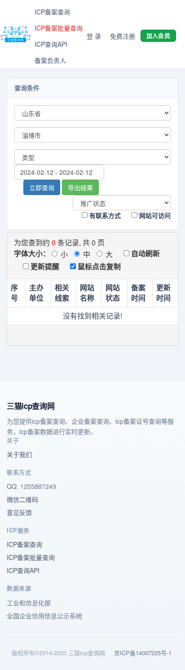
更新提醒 (44, 266)
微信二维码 (22, 499)
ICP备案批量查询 (59, 27)
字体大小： (32, 253)
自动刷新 (144, 253)
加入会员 (158, 35)
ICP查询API (51, 44)
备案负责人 (50, 60)
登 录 (94, 35)
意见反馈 (19, 512)
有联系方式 (104, 215)
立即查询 (41, 187)
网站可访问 (154, 215)
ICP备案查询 (52, 11)
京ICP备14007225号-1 (143, 652)
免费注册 (122, 35)
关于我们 (19, 454)
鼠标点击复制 (98, 266)
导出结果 (80, 187)
